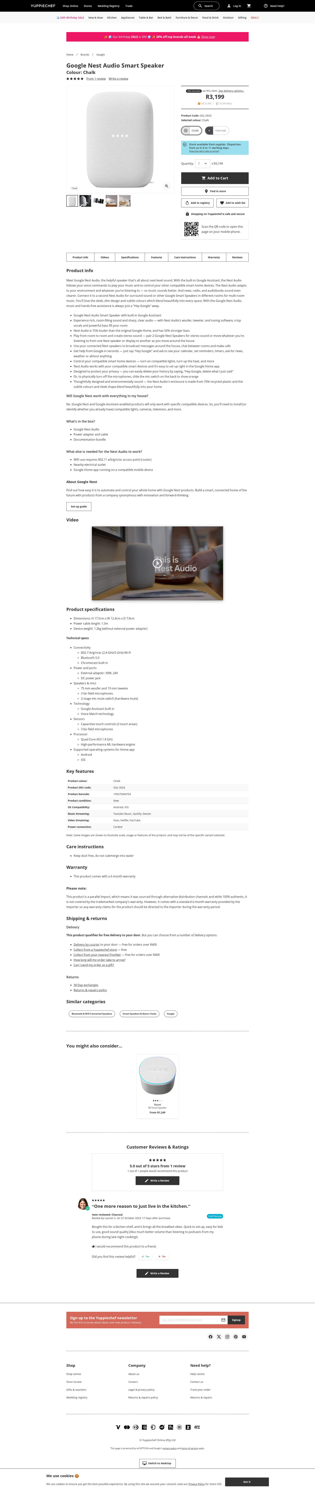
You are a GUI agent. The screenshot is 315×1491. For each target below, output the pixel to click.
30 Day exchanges (86, 985)
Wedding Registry (109, 6)
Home (69, 54)
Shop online (73, 1374)
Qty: (187, 164)
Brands (85, 54)
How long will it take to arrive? (204, 151)
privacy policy (170, 1448)
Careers (133, 1382)
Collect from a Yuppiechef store (95, 950)
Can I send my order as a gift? (94, 965)
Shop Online (70, 6)
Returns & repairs (201, 1397)
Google (100, 54)
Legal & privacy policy (141, 1389)
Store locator (74, 1382)
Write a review (118, 79)
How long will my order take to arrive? (99, 960)
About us (133, 1374)
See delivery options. (231, 91)
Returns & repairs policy (90, 990)
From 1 (96, 79)
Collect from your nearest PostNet (97, 955)
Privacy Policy (196, 1484)
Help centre (197, 1374)
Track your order (200, 1389)
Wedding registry (76, 1397)
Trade (130, 6)
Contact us (196, 1382)
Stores (88, 6)
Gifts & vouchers (76, 1389)
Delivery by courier (87, 945)
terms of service (190, 1448)
